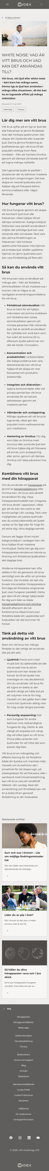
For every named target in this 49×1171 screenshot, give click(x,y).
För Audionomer (23, 1114)
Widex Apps (23, 1027)
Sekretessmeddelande (23, 1084)
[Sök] (41, 4)
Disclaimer (24, 1100)
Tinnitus (20, 109)
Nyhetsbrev (23, 1076)
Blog (23, 1065)
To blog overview (12, 17)
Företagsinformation (24, 1119)
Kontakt (23, 1071)
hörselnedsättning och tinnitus (21, 604)
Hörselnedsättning (24, 1041)
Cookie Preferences (23, 1095)
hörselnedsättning (25, 488)
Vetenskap (8, 109)
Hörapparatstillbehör (23, 1022)
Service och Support (23, 1060)
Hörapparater (23, 1016)
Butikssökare (23, 1054)
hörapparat (35, 484)
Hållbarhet (24, 1108)
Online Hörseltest (23, 1035)
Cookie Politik (23, 1089)
